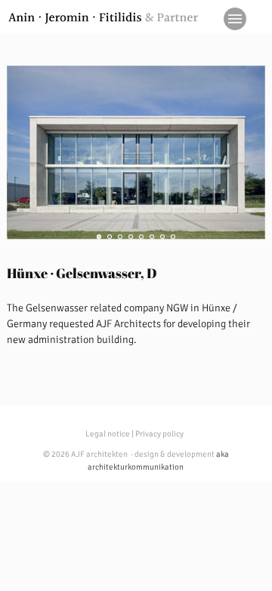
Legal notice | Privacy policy (134, 434)
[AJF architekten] (103, 18)
